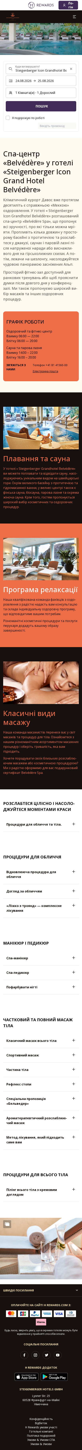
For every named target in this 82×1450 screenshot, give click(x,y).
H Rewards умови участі (41, 1427)
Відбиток (41, 1423)
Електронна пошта (45, 371)
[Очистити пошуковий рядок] (71, 69)
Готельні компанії (41, 1431)
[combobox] (41, 69)
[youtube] (58, 1355)
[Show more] (7, 1224)
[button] (41, 1248)
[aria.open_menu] (74, 16)
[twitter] (47, 1355)
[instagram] (35, 1355)
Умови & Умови (41, 1444)
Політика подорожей (41, 1435)
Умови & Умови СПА (41, 1440)
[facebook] (24, 1355)
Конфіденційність (41, 1419)
